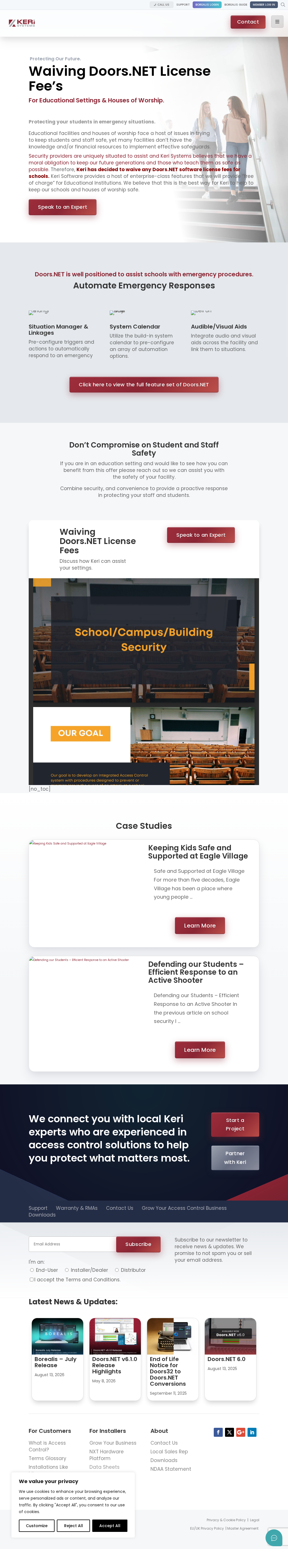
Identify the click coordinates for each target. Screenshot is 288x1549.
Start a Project (235, 1124)
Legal (254, 1520)
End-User (46, 1270)
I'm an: (36, 1262)
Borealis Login (207, 5)
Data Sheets (104, 1467)
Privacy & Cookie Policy (226, 1520)
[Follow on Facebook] (218, 1432)
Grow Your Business (112, 1443)
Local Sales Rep (169, 1451)
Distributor (133, 1270)
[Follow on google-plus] (240, 1432)
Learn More (200, 926)
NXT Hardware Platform (106, 1455)
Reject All (73, 1526)
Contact (248, 21)
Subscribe (138, 1244)
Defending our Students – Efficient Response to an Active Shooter (196, 972)
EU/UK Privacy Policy (207, 1528)
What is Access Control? (47, 1446)
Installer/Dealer (88, 1270)
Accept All (109, 1526)
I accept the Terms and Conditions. (77, 1279)
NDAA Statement (170, 1469)
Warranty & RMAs (77, 1208)
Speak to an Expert (62, 206)
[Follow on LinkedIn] (252, 1432)
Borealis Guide (235, 5)
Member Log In (264, 5)
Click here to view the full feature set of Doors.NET (144, 384)
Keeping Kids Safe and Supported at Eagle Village (198, 852)
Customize (37, 1526)
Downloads (42, 1214)
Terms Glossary (47, 1458)
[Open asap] (274, 1537)
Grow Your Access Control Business (184, 1208)
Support (183, 5)
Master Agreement (242, 1528)
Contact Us (119, 1208)
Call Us (163, 5)
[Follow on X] (229, 1432)
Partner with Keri (235, 1157)
